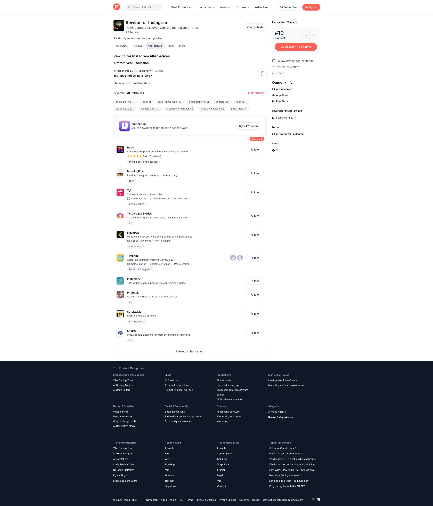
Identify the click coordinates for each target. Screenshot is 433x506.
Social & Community (176, 406)
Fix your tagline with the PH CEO (287, 486)
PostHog (170, 464)
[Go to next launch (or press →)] (313, 34)
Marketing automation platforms (286, 385)
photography (199, 101)
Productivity (224, 374)
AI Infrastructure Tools (177, 385)
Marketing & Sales (278, 374)
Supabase (170, 486)
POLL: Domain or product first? (286, 453)
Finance (221, 406)
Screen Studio (225, 453)
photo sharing (126, 101)
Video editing (120, 411)
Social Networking (160, 198)
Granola (169, 475)
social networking (170, 101)
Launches (205, 7)
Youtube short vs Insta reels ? (132, 75)
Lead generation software (282, 380)
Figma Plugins (121, 475)
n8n (167, 453)
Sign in (312, 7)
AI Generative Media (124, 425)
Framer (221, 469)
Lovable (169, 448)
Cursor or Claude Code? (282, 448)
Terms (189, 499)
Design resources (122, 416)
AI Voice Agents (277, 411)
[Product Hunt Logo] (116, 7)
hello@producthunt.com (289, 499)
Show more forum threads (130, 83)
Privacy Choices (227, 499)
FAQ (181, 499)
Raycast (169, 480)
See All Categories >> (280, 417)
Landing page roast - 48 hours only (289, 480)
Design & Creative (123, 406)
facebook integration (179, 108)
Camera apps (138, 198)
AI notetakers (224, 380)
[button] (182, 45)
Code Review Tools (123, 464)
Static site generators (125, 480)
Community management (179, 421)
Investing (222, 421)
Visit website (255, 27)
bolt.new (222, 458)
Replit (220, 475)
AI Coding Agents (123, 385)
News (224, 7)
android (223, 101)
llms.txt (256, 499)
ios (146, 101)
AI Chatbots (171, 380)
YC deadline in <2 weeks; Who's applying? (292, 458)
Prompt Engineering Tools (179, 389)
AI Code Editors (121, 389)
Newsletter (152, 499)
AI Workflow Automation (230, 399)
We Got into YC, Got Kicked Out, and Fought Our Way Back (293, 465)
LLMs (168, 374)
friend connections (212, 108)
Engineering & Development (129, 374)
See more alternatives (190, 351)
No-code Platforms (123, 469)
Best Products (180, 7)
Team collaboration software (232, 389)
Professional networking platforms (184, 416)
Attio (167, 458)
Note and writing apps (229, 385)
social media (125, 108)
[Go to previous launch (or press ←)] (306, 34)
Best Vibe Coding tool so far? (285, 475)
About (172, 499)
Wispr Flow (223, 464)
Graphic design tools (124, 421)
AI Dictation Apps (122, 453)
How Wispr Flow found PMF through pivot (292, 469)
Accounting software (228, 411)
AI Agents (274, 406)
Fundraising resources (229, 416)
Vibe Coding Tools (123, 380)
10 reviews (154, 156)
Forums (241, 7)
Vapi (167, 469)
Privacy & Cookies (206, 499)
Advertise (261, 7)
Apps (164, 499)
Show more (237, 108)
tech (241, 101)
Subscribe (290, 7)
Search (220, 394)
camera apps (150, 108)
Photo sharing (182, 198)
